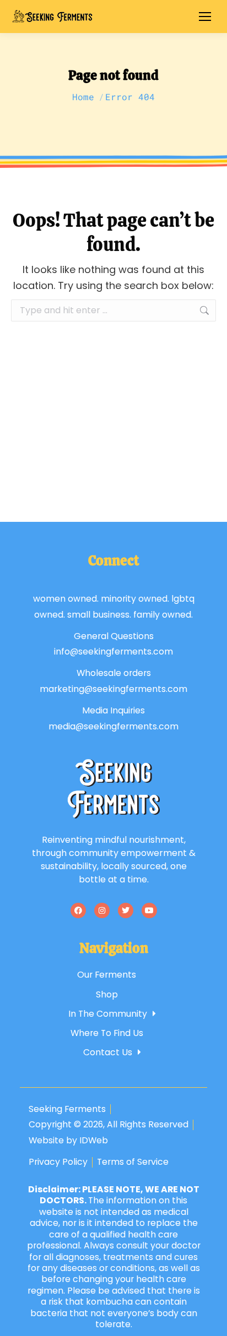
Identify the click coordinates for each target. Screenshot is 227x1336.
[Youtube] (149, 910)
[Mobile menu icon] (205, 17)
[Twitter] (125, 910)
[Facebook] (78, 910)
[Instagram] (102, 910)
